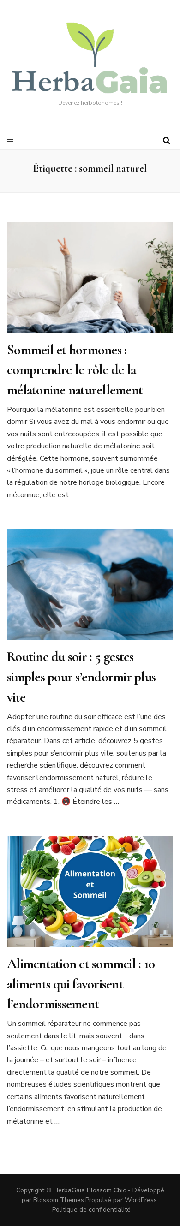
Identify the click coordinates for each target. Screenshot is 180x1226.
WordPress (141, 1200)
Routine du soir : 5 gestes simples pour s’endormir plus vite (81, 676)
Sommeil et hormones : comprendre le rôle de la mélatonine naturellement (75, 370)
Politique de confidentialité (91, 1209)
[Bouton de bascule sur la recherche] (166, 141)
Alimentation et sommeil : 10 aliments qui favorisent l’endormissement (81, 983)
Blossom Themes (58, 1200)
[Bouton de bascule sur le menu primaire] (11, 139)
